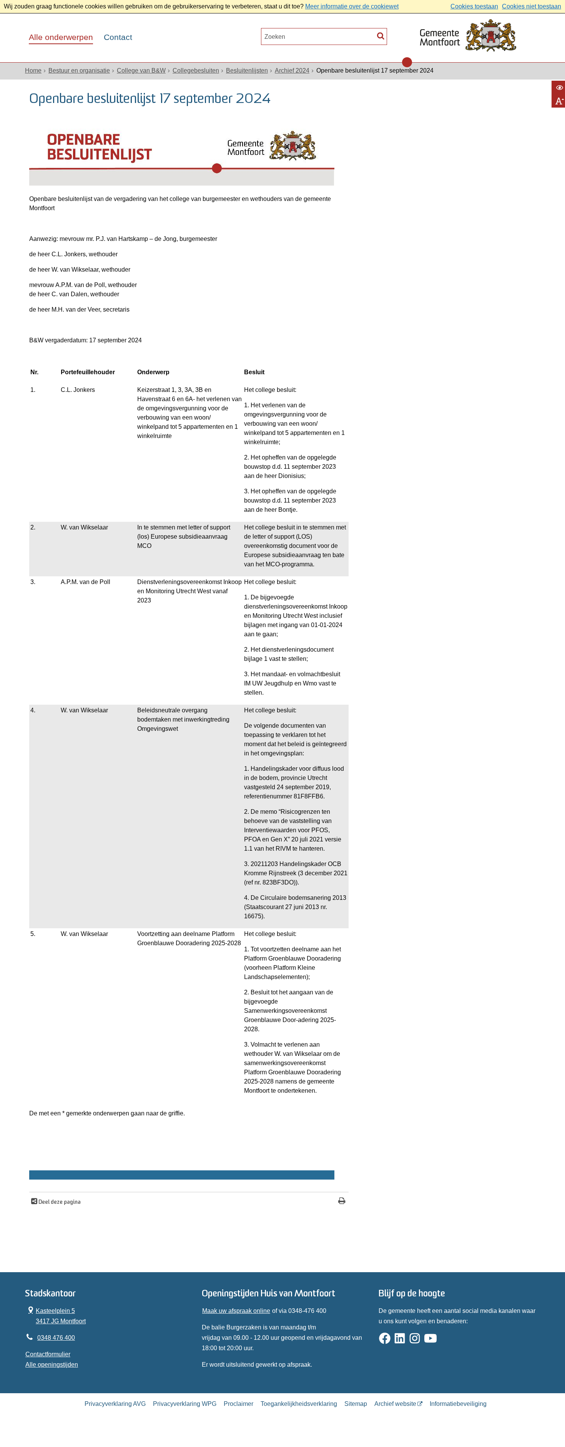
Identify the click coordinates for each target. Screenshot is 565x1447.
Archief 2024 (292, 70)
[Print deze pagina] (342, 1201)
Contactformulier (47, 1354)
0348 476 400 (56, 1337)
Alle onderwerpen (61, 37)
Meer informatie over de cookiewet (352, 6)
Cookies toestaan (474, 6)
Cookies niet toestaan (531, 6)
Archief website (395, 1404)
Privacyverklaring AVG (115, 1404)
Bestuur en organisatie (79, 70)
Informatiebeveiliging (458, 1404)
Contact (118, 37)
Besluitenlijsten (247, 70)
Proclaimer (238, 1404)
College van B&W (141, 70)
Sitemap (355, 1404)
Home (33, 70)
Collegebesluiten (196, 70)
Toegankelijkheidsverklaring (299, 1404)
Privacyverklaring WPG (184, 1404)
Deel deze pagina (59, 1202)
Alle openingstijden (51, 1364)
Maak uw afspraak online (236, 1311)
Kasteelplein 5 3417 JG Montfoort (55, 1315)
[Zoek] (380, 35)
